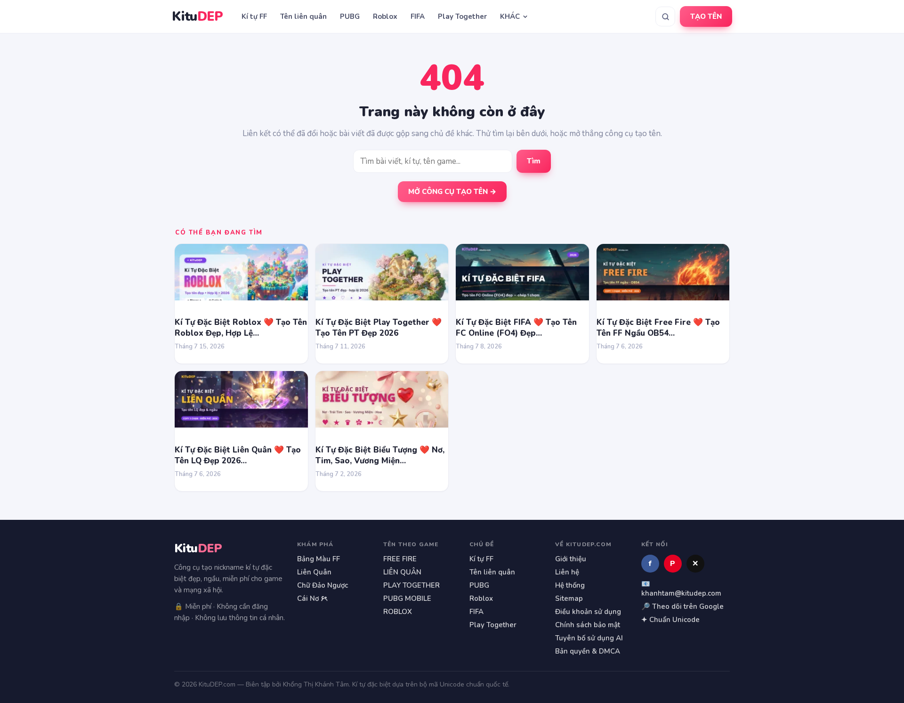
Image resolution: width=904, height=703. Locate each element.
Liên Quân (314, 572)
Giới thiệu (570, 559)
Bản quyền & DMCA (587, 651)
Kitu (197, 16)
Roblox (385, 16)
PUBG (350, 16)
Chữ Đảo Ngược (322, 585)
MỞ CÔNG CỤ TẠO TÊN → (452, 191)
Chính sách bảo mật (587, 625)
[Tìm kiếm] (665, 16)
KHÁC (510, 16)
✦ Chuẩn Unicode (670, 619)
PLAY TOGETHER (411, 585)
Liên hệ (567, 572)
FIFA (418, 16)
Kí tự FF (254, 16)
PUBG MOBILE (407, 598)
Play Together (462, 16)
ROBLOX (397, 611)
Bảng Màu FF (318, 559)
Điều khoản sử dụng (588, 611)
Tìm (534, 161)
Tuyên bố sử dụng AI (589, 638)
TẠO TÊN (706, 16)
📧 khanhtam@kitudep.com (681, 588)
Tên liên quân (303, 16)
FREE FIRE (400, 559)
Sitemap (569, 598)
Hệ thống (570, 585)
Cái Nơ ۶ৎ (312, 598)
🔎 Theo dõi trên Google (682, 606)
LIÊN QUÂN (402, 572)
